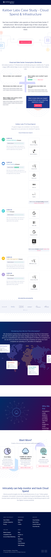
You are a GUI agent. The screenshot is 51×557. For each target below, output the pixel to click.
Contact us (20, 534)
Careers (20, 541)
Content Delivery (12, 140)
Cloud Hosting (11, 164)
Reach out (38, 105)
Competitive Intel (7, 534)
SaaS (8, 211)
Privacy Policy (15, 550)
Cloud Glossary (21, 543)
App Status (20, 538)
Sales (19, 522)
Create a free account (7, 467)
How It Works (6, 520)
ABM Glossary (21, 545)
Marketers (20, 520)
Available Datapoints (8, 522)
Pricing (5, 524)
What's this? (40, 79)
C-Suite (19, 524)
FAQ (19, 536)
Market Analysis (7, 532)
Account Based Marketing (9, 536)
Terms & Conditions (7, 550)
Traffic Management (12, 259)
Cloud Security (36, 526)
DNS (8, 275)
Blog (19, 532)
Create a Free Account (39, 203)
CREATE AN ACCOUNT (25, 42)
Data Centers (36, 522)
